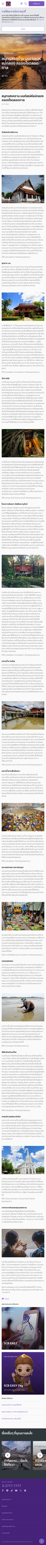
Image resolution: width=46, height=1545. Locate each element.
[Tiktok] (12, 1490)
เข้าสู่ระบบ (36, 3)
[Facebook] (3, 1490)
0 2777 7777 (11, 1485)
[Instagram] (25, 1490)
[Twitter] (21, 1490)
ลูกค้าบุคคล (5, 35)
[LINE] (7, 1490)
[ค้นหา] (25, 3)
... (10, 35)
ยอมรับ (23, 29)
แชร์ (6, 76)
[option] (16, 1455)
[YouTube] (16, 1490)
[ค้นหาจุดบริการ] (21, 3)
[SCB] (8, 4)
